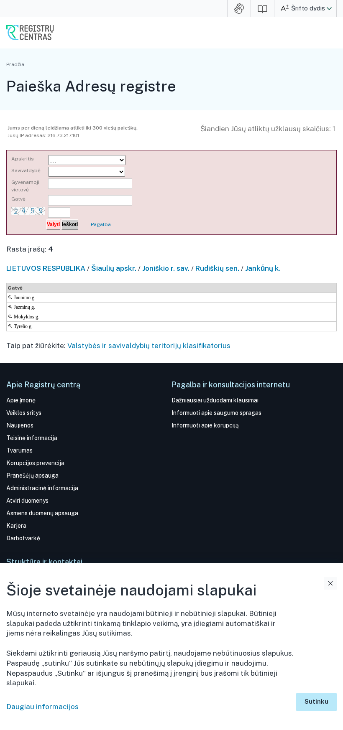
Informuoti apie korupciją (205, 425)
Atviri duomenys (27, 500)
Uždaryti (330, 583)
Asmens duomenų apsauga (42, 513)
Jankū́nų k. (263, 268)
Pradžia (15, 64)
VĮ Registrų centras (30, 32)
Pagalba (101, 224)
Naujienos (19, 425)
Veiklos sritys (23, 413)
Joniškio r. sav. (165, 268)
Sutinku (316, 701)
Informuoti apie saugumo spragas (216, 413)
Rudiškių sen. (217, 268)
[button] (329, 8)
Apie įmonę (21, 400)
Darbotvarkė (23, 538)
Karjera (16, 525)
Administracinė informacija (42, 488)
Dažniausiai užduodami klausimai (215, 400)
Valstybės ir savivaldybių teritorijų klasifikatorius (148, 345)
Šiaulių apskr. (113, 268)
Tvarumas (19, 450)
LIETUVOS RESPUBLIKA (45, 268)
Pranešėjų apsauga (32, 475)
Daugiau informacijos (42, 706)
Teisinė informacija (31, 438)
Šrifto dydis (308, 8)
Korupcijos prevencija (35, 463)
